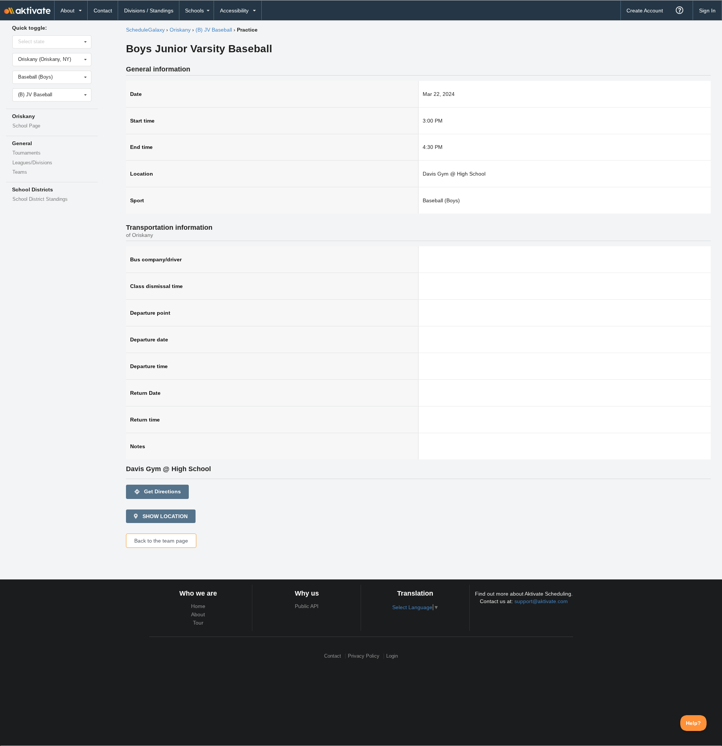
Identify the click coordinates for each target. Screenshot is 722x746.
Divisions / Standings (148, 11)
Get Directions (157, 491)
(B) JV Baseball (214, 30)
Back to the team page (161, 541)
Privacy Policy (363, 656)
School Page (26, 126)
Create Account (644, 11)
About (198, 614)
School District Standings (40, 199)
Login (392, 656)
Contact (103, 11)
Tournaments (26, 153)
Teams (19, 172)
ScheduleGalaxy (145, 30)
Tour (198, 623)
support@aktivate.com (541, 601)
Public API (307, 606)
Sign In (707, 11)
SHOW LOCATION (164, 516)
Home (198, 606)
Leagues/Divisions (32, 162)
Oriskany (180, 30)
